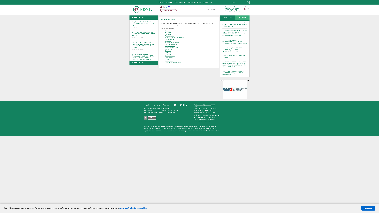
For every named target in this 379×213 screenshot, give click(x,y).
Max (186, 105)
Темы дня (227, 17)
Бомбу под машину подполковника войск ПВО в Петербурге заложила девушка (234, 41)
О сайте (147, 105)
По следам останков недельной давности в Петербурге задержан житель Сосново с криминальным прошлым (234, 33)
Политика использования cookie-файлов (159, 112)
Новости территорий (172, 47)
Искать (248, 2)
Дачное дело (207, 2)
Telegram (183, 105)
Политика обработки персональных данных (161, 110)
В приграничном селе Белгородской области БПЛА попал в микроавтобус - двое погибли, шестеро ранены (143, 58)
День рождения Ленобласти (174, 37)
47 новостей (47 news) (203, 105)
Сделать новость (169, 10)
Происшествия (180, 2)
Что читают (242, 17)
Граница (168, 34)
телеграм (166, 7)
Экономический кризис (173, 62)
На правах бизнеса (171, 44)
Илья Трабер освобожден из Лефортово (233, 56)
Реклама (166, 105)
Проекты (168, 54)
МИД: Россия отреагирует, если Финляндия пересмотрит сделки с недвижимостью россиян (143, 46)
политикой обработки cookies (133, 208)
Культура (168, 41)
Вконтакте (181, 105)
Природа (168, 52)
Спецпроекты (169, 57)
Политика (168, 51)
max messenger (169, 7)
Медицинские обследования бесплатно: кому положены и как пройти (233, 73)
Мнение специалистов (172, 42)
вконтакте (164, 7)
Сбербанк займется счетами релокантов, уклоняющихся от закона (143, 35)
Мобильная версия (161, 7)
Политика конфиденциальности (156, 108)
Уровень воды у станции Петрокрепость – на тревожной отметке (232, 49)
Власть (162, 2)
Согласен (368, 208)
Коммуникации (170, 39)
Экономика (170, 2)
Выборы (168, 32)
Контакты (156, 105)
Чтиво (199, 2)
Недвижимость (170, 46)
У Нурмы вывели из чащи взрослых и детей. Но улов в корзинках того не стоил (143, 24)
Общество (191, 2)
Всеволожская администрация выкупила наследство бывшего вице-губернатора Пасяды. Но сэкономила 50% (234, 64)
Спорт (167, 59)
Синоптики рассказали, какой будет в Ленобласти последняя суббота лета (234, 24)
